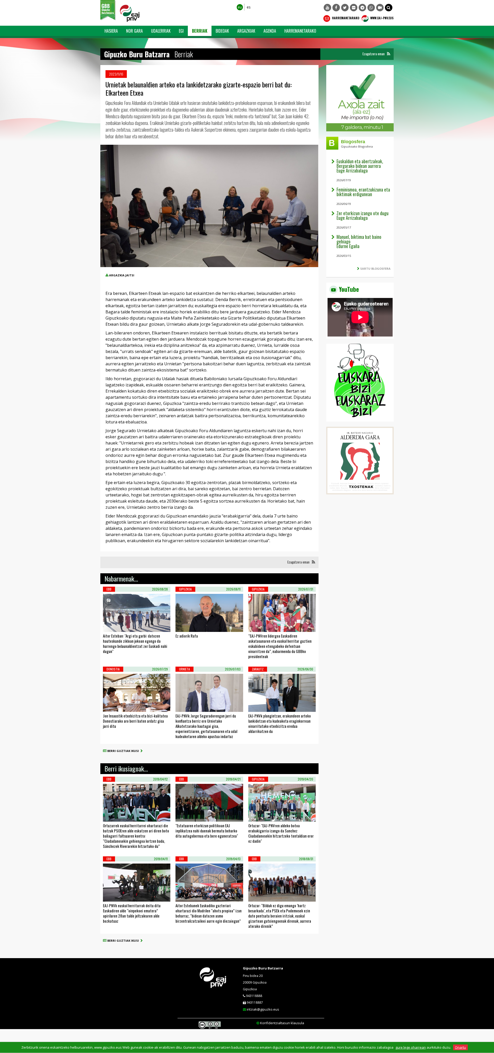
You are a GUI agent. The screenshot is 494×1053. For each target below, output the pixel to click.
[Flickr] (353, 7)
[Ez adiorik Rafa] (182, 625)
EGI (181, 31)
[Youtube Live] (380, 7)
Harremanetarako (345, 18)
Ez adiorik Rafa (186, 636)
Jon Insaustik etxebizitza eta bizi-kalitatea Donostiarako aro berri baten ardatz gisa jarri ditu (135, 721)
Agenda (269, 31)
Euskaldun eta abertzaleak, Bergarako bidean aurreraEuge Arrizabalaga (360, 166)
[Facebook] (336, 7)
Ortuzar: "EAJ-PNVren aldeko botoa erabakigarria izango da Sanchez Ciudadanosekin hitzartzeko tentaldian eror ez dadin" (281, 833)
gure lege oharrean (410, 1047)
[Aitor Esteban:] (109, 625)
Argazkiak (246, 31)
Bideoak (222, 31)
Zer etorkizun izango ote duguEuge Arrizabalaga (363, 215)
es (249, 7)
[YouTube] (327, 7)
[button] (388, 7)
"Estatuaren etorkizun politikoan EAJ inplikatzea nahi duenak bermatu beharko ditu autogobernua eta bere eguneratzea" (206, 831)
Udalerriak (161, 31)
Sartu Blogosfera (375, 268)
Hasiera (111, 31)
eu (240, 7)
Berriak (199, 31)
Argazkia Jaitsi (121, 275)
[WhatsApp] (371, 7)
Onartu (460, 1047)
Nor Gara (134, 31)
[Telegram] (362, 7)
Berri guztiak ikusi (123, 751)
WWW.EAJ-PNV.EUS (381, 18)
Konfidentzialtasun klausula (282, 1023)
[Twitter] (345, 7)
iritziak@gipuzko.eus (263, 1009)
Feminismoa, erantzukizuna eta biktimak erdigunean (363, 191)
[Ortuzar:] (255, 815)
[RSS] (388, 53)
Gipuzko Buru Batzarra (263, 968)
